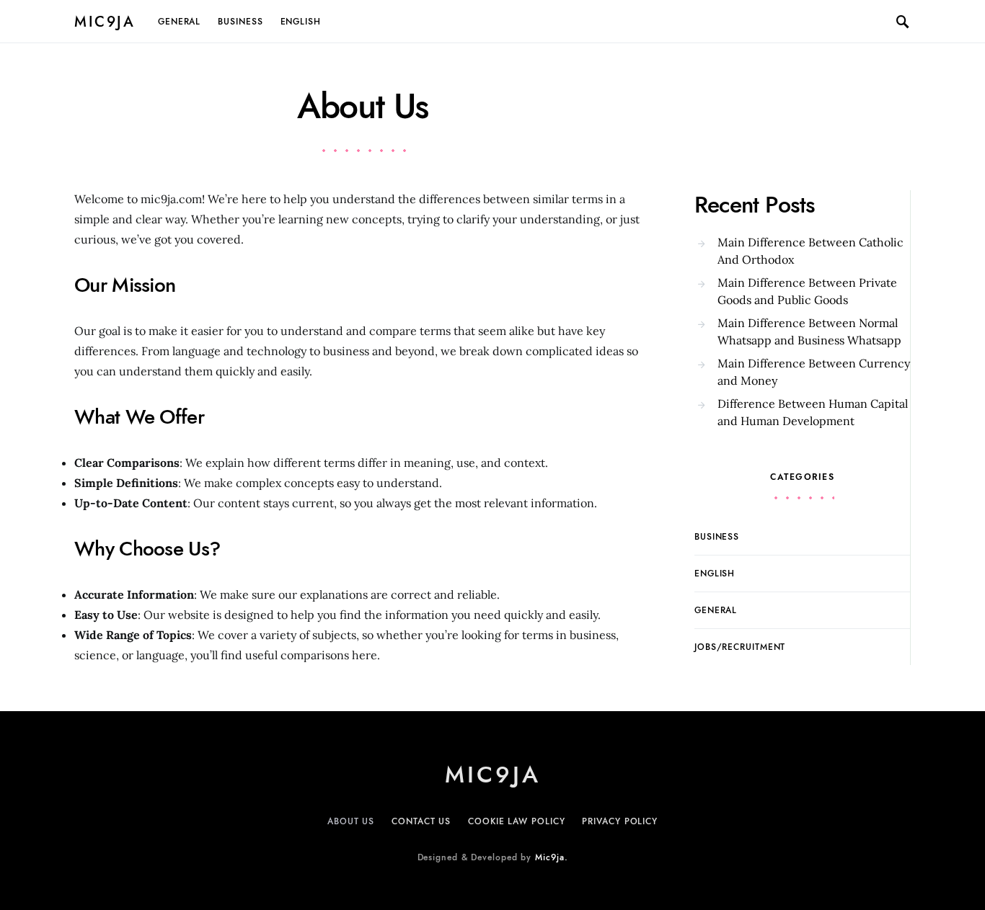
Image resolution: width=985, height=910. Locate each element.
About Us (350, 821)
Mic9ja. (551, 857)
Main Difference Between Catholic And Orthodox (810, 251)
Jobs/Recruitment (739, 647)
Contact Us (421, 821)
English (301, 21)
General (179, 21)
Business (240, 21)
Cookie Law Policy (516, 821)
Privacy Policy (620, 821)
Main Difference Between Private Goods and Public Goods (807, 291)
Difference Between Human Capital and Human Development (812, 412)
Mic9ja (104, 22)
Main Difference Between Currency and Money (813, 372)
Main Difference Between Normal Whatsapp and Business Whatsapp (809, 331)
